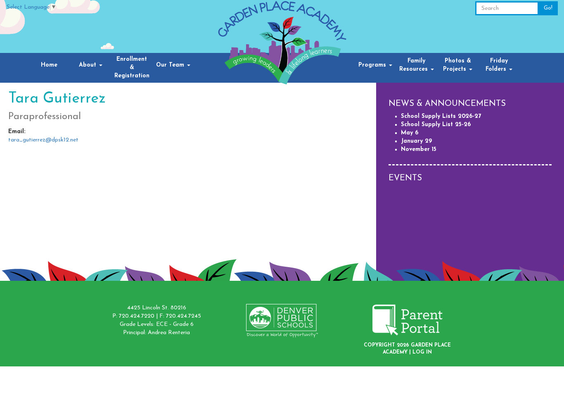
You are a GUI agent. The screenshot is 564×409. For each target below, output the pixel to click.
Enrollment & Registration (131, 67)
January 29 (416, 141)
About (88, 65)
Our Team (171, 65)
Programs (373, 65)
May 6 (409, 133)
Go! (548, 8)
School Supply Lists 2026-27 (441, 116)
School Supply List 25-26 (436, 125)
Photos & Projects (457, 65)
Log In (422, 352)
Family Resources (414, 65)
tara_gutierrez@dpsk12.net (43, 140)
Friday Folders (497, 65)
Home (49, 65)
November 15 (418, 149)
